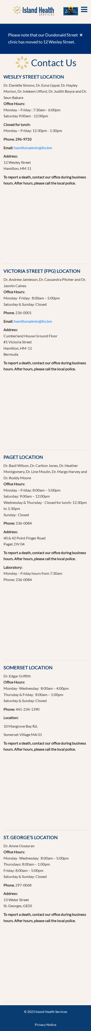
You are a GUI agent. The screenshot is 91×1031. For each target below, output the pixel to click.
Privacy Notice (45, 1025)
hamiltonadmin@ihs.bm (33, 147)
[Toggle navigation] (84, 9)
